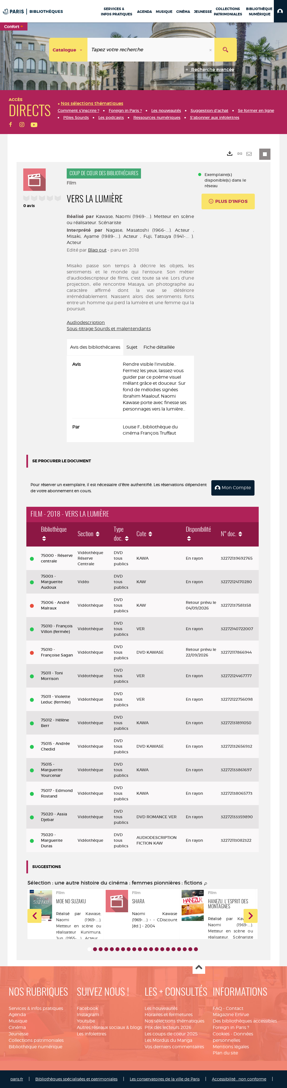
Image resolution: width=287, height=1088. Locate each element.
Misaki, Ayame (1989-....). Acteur (102, 236)
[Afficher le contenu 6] (117, 949)
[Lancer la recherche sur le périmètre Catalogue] (225, 50)
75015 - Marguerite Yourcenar (52, 770)
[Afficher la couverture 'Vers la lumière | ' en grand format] (34, 178)
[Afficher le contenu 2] (95, 949)
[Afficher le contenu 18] (185, 949)
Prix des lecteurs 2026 (168, 1027)
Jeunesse (18, 1034)
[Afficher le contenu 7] (123, 949)
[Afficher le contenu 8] (129, 949)
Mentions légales (231, 1046)
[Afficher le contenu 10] (140, 949)
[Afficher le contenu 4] (106, 949)
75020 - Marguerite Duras (52, 840)
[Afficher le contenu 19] (190, 949)
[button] (280, 11)
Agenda (17, 1014)
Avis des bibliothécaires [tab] (95, 347)
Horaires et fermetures (169, 1014)
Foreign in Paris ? (231, 1027)
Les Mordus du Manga (168, 1040)
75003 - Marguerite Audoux (52, 582)
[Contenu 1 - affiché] (89, 949)
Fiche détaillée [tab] (159, 347)
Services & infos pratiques (36, 1008)
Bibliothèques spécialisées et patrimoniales (76, 1079)
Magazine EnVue (231, 1014)
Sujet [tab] (131, 347)
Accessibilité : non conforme (239, 1079)
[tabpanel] (130, 399)
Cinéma (17, 1027)
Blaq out (97, 250)
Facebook (87, 1008)
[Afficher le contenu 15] (168, 949)
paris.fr (16, 1079)
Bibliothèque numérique (35, 1046)
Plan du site (225, 1053)
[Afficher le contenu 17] (179, 949)
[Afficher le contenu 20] (196, 949)
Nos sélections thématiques (174, 1021)
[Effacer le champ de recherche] (211, 50)
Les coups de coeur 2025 (171, 1034)
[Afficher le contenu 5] (112, 949)
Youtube (86, 1021)
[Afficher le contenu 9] (134, 949)
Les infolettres (91, 1034)
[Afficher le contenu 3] (101, 949)
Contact (234, 1008)
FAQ (217, 1008)
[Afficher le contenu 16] (173, 949)
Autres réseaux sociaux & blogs (109, 1027)
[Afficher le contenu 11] (145, 949)
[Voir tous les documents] (205, 884)
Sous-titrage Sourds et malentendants (109, 328)
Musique (18, 1021)
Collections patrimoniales (36, 1040)
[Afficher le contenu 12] (151, 949)
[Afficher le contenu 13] (157, 949)
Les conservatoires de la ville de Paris (165, 1079)
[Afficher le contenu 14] (162, 949)
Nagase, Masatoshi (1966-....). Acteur (147, 230)
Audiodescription (86, 322)
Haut (199, 968)
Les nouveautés (161, 1008)
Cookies (221, 1034)
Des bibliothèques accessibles (245, 1021)
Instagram (88, 1014)
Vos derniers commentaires (174, 1046)
